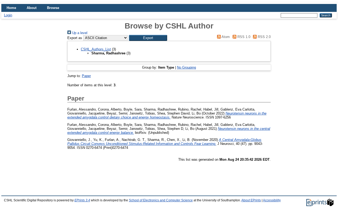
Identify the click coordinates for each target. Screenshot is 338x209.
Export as (74, 38)
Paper (86, 76)
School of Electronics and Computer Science (161, 200)
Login (8, 15)
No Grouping (186, 67)
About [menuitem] (31, 8)
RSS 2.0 (264, 37)
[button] (148, 38)
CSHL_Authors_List (96, 49)
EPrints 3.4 (82, 200)
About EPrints (251, 200)
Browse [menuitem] (53, 8)
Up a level (79, 33)
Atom (225, 37)
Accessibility (272, 200)
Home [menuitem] (11, 8)
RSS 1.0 (243, 37)
